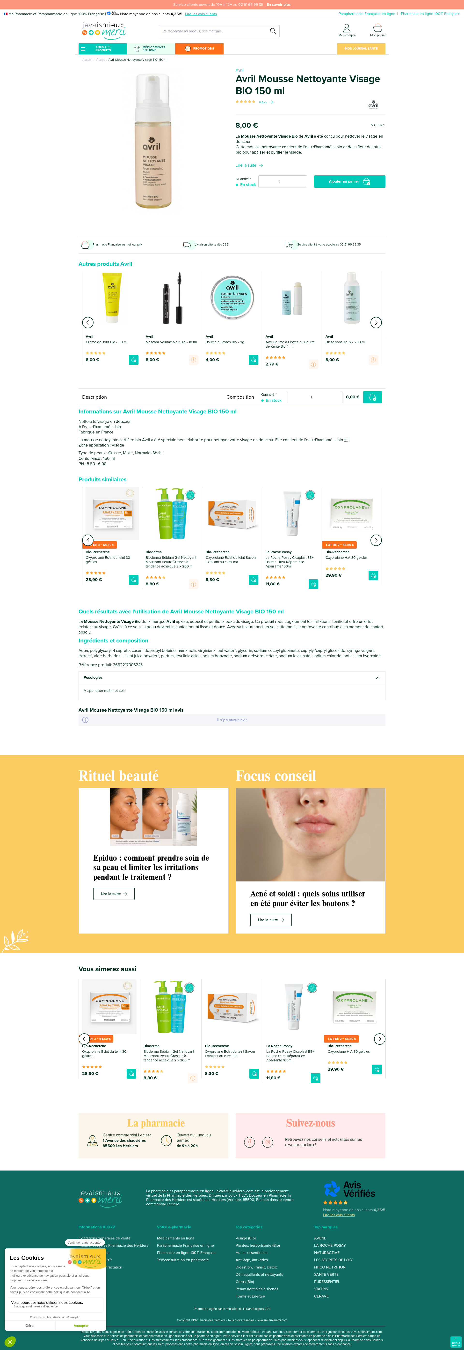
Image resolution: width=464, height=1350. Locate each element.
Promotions (203, 49)
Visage (100, 60)
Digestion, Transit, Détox (256, 1267)
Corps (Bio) (245, 1281)
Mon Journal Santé (361, 49)
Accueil (87, 60)
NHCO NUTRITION (330, 1267)
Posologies (93, 677)
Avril (240, 70)
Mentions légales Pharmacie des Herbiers (113, 1245)
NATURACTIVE (327, 1252)
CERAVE (321, 1296)
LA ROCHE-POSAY (330, 1245)
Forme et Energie (250, 1296)
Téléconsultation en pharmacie (183, 1260)
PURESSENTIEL (327, 1281)
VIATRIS (321, 1289)
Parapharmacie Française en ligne (367, 13)
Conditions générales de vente (104, 1238)
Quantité (242, 179)
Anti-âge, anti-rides (252, 1260)
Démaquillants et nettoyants (259, 1274)
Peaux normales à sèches (257, 1289)
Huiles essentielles (251, 1252)
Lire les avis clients (201, 14)
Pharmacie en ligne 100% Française (430, 13)
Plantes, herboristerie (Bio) (258, 1245)
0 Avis (263, 102)
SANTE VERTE (326, 1274)
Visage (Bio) (246, 1238)
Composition (240, 397)
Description (94, 397)
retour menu (456, 1344)
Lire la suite (246, 165)
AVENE (320, 1238)
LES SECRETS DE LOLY (333, 1260)
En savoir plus (279, 4)
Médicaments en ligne (154, 48)
